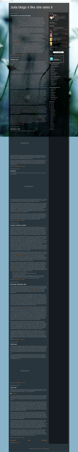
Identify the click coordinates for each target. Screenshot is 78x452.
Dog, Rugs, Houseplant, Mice (18, 284)
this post (25, 237)
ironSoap (52, 71)
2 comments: (22, 220)
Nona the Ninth (54, 46)
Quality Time (53, 95)
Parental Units (14, 59)
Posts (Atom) (17, 442)
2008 (52, 128)
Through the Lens (54, 79)
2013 (52, 103)
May (51, 120)
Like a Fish (13, 387)
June (51, 119)
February (52, 124)
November (52, 111)
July (51, 117)
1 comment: (22, 124)
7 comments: (22, 279)
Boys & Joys (53, 69)
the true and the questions (55, 76)
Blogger (48, 448)
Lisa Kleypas (55, 43)
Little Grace (13, 344)
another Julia (53, 92)
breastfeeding (17, 210)
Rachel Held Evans (54, 97)
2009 (52, 109)
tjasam (41, 448)
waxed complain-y (15, 269)
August (51, 116)
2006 (52, 129)
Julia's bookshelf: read (58, 27)
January (51, 126)
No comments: (22, 166)
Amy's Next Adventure (55, 66)
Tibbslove (52, 81)
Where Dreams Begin (55, 42)
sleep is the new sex (17, 41)
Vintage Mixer (53, 84)
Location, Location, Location (18, 225)
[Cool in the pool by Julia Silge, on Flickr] (13, 393)
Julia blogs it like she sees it (31, 7)
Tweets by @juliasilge (53, 23)
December (52, 110)
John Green (54, 40)
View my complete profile (54, 20)
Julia (54, 57)
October (51, 113)
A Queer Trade (54, 29)
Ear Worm (13, 171)
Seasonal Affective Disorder (21, 255)
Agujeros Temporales (54, 64)
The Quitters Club (55, 33)
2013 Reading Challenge (56, 56)
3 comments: (23, 382)
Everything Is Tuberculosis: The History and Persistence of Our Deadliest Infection (57, 39)
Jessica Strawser (55, 34)
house (26, 108)
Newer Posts (13, 440)
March (51, 123)
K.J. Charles (54, 30)
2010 (52, 107)
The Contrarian (53, 74)
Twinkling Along (54, 83)
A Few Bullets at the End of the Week (20, 15)
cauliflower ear (34, 289)
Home (29, 440)
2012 (52, 104)
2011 (52, 106)
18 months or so (31, 401)
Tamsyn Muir (54, 47)
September (52, 114)
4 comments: (22, 54)
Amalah (52, 90)
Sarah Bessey (53, 99)
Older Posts (44, 440)
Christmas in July (15, 129)
